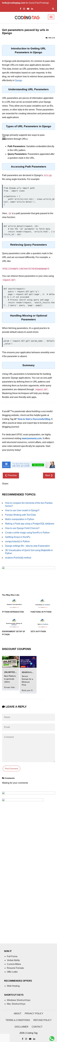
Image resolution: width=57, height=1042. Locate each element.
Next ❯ (49, 475)
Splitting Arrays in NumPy (17, 537)
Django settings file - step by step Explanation (27, 546)
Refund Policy (42, 1020)
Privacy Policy (34, 1013)
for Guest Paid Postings (25, 3)
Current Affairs (14, 964)
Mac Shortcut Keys (16, 1004)
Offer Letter (12, 972)
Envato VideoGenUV (13, 687)
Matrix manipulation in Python (19, 519)
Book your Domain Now (32, 690)
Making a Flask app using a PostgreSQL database (29, 523)
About (17, 1013)
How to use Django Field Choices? (22, 528)
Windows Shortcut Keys (18, 1000)
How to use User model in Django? (22, 510)
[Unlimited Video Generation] (10, 661)
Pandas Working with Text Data (20, 515)
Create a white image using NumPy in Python (27, 532)
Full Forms (12, 956)
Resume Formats (15, 968)
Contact (37, 1027)
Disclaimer (21, 1027)
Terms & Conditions (18, 1020)
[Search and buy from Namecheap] (28, 661)
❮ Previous (11, 475)
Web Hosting (13, 986)
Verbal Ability (13, 960)
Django (18, 80)
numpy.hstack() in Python (17, 541)
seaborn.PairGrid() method (18, 558)
